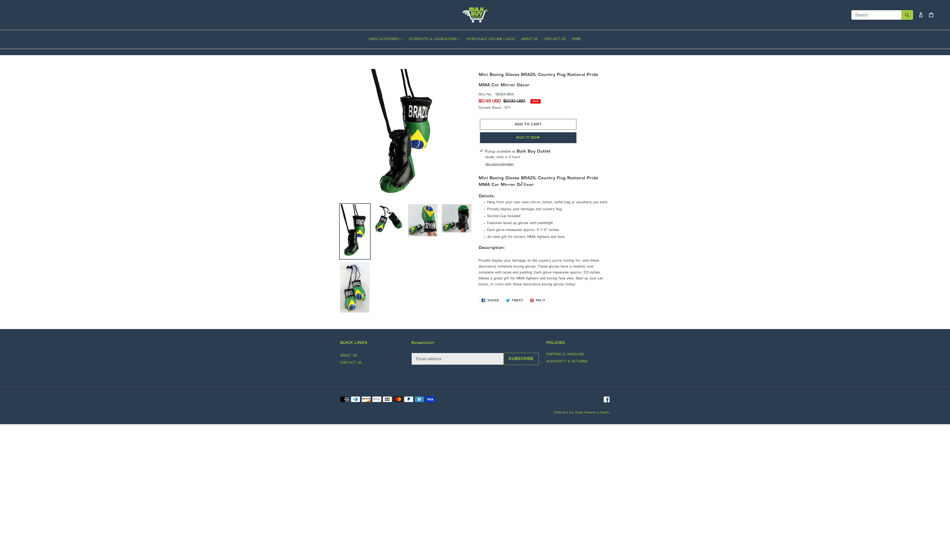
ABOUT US (348, 355)
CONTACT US (351, 362)
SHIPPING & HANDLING (565, 354)
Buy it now (528, 137)
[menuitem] (386, 39)
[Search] (907, 15)
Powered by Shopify (597, 412)
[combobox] (882, 15)
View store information (499, 164)
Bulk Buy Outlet (573, 412)
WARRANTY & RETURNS (567, 361)
